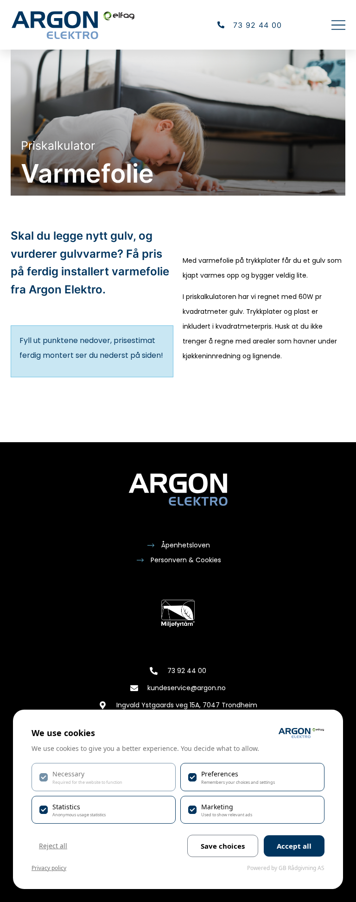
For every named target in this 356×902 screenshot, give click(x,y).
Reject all (53, 845)
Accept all (294, 846)
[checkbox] (104, 777)
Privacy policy (49, 868)
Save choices (223, 846)
